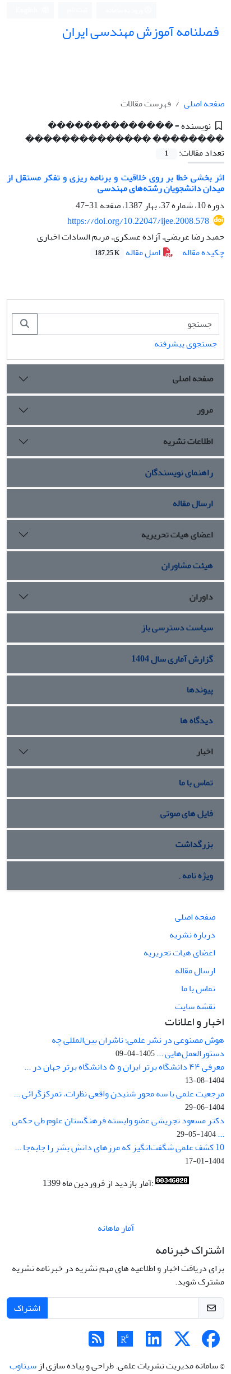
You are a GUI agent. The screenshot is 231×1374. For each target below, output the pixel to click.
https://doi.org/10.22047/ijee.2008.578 (138, 221)
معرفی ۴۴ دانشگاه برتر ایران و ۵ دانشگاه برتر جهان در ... (124, 1066)
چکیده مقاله (203, 252)
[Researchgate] (125, 1342)
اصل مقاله (128, 252)
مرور (205, 409)
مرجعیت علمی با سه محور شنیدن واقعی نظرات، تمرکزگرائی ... (118, 1093)
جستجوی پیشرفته (185, 343)
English (27, 10)
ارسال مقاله (193, 503)
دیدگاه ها (196, 720)
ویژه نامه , (196, 875)
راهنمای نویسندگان (179, 472)
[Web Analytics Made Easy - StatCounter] (172, 1183)
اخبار (204, 751)
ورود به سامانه (124, 10)
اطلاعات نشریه (188, 441)
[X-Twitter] (182, 1342)
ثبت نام (77, 9)
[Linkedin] (153, 1342)
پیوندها (200, 689)
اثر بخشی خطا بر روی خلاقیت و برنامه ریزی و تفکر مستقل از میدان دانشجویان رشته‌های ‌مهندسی (115, 182)
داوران (201, 596)
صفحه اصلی (204, 103)
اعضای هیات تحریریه (177, 534)
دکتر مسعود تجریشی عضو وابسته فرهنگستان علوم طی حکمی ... (118, 1127)
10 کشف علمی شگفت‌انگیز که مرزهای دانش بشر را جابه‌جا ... (119, 1147)
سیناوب (23, 1365)
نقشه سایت (195, 1006)
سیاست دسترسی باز (177, 627)
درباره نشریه (192, 934)
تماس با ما (196, 782)
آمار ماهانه (116, 1228)
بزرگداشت (194, 844)
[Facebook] (210, 1342)
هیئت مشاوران (187, 565)
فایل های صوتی (186, 813)
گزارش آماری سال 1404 (172, 658)
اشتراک (27, 1308)
